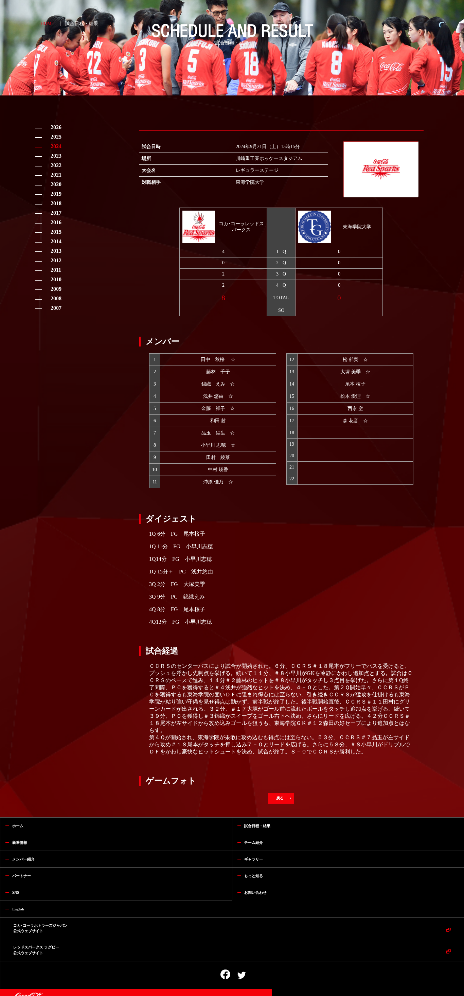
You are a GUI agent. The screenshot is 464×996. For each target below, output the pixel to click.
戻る (280, 798)
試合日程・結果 (81, 23)
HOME (47, 23)
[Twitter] (237, 975)
